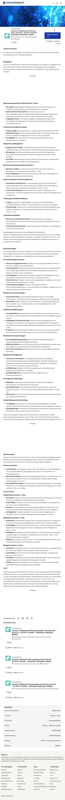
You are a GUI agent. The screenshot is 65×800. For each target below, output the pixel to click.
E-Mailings (4, 786)
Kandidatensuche (6, 772)
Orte (51, 775)
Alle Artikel (36, 789)
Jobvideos (4, 783)
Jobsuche (20, 772)
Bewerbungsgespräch (40, 769)
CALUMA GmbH (15, 29)
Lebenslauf (21, 778)
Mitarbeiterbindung (39, 783)
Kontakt (52, 789)
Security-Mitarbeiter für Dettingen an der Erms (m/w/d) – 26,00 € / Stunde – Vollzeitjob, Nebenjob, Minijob (34, 685)
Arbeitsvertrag (22, 783)
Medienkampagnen (6, 789)
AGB (51, 783)
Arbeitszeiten (21, 789)
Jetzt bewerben (52, 34)
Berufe (19, 775)
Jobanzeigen (4, 775)
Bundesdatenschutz (55, 781)
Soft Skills (36, 778)
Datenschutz (53, 778)
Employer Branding (6, 781)
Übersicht (4, 769)
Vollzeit (14, 42)
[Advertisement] (32, 89)
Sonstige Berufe (17, 628)
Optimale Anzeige (39, 772)
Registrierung (53, 769)
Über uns (52, 772)
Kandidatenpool (5, 778)
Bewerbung (21, 781)
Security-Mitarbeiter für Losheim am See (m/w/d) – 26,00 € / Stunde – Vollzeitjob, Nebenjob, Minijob (32, 660)
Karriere (36, 781)
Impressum (53, 786)
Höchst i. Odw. (55, 715)
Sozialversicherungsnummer (42, 786)
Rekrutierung (37, 775)
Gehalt (19, 786)
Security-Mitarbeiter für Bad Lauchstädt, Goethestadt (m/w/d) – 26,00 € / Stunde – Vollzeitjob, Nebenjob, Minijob (33, 632)
